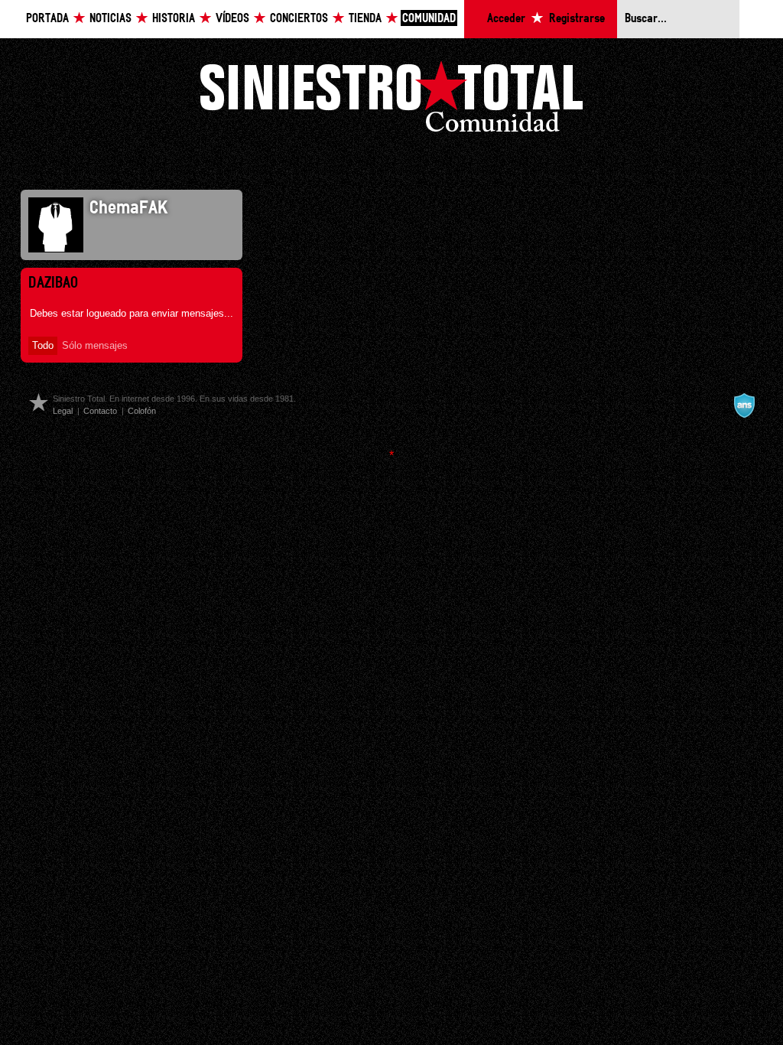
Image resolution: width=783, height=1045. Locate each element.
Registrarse (577, 18)
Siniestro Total (391, 100)
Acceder (506, 18)
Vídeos (232, 18)
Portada (47, 18)
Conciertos (299, 18)
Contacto (100, 410)
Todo (43, 345)
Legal (63, 410)
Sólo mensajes (95, 345)
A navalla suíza (744, 405)
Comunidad (429, 18)
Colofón (142, 410)
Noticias (110, 18)
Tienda (365, 18)
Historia (173, 18)
